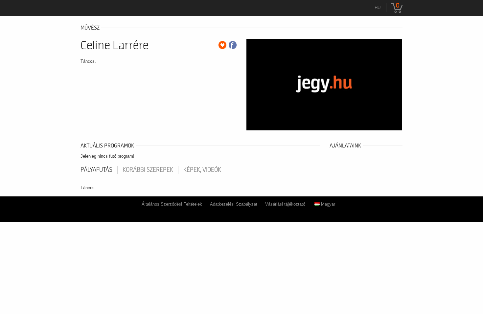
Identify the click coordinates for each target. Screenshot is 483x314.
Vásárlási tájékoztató (285, 204)
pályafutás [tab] (96, 169)
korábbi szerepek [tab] (148, 169)
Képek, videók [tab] (202, 169)
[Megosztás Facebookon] (233, 45)
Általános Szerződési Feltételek (172, 204)
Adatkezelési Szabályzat (233, 204)
